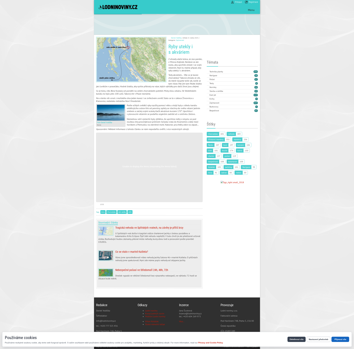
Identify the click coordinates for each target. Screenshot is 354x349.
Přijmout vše (340, 339)
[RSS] (208, 71)
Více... (181, 321)
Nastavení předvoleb (318, 339)
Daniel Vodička (176, 38)
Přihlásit (238, 2)
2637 (255, 103)
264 (256, 87)
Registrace (253, 2)
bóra (103, 212)
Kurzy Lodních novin (154, 313)
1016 (255, 72)
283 (256, 91)
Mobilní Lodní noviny (155, 316)
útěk (130, 212)
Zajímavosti (180, 40)
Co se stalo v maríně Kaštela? (149, 257)
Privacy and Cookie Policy (210, 343)
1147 (255, 95)
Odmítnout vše (297, 339)
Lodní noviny (151, 310)
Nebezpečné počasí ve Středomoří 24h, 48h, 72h (149, 275)
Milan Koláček (152, 321)
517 (256, 79)
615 (256, 111)
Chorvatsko (111, 212)
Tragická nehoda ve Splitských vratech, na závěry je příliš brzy (149, 235)
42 (256, 83)
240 (256, 75)
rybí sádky (122, 212)
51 (256, 107)
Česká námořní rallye (155, 324)
